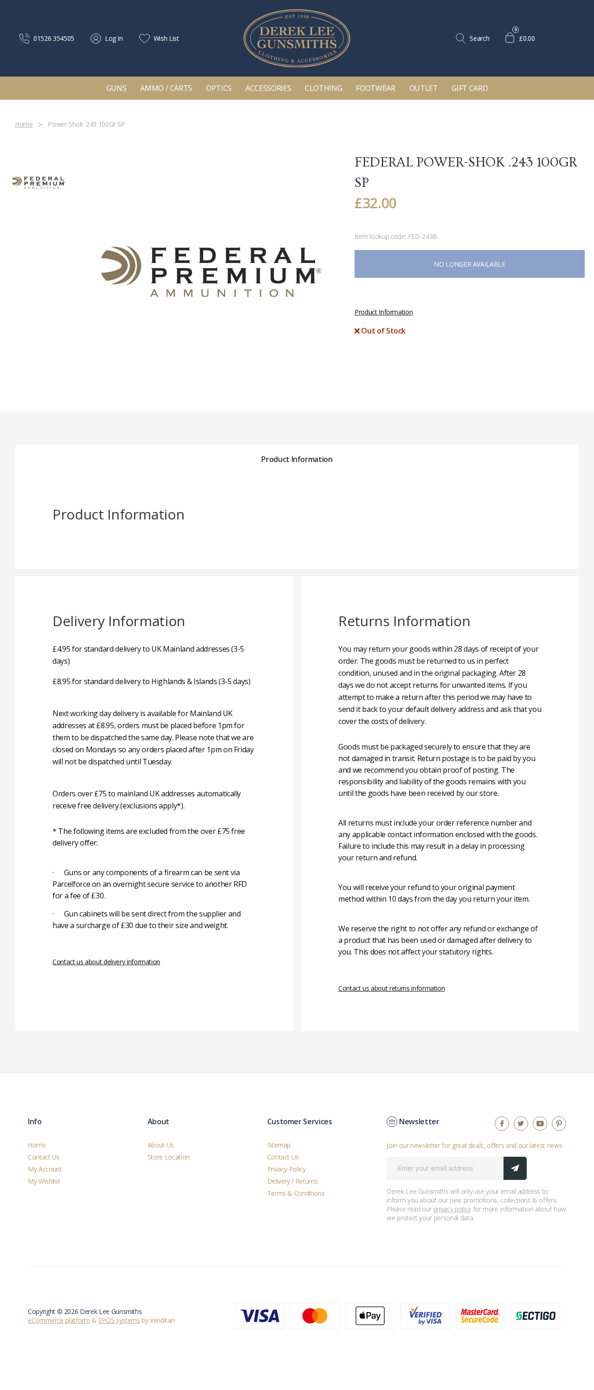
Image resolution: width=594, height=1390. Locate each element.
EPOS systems (119, 1320)
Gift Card (470, 88)
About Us (161, 1144)
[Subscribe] (515, 1168)
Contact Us (44, 1157)
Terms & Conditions (296, 1193)
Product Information (384, 311)
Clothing (323, 88)
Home (37, 1144)
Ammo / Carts (166, 88)
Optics (219, 88)
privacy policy (452, 1208)
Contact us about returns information (391, 988)
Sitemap (279, 1144)
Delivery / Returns (292, 1181)
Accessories (268, 88)
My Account (45, 1169)
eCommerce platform (59, 1320)
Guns (116, 88)
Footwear (375, 88)
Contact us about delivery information (106, 961)
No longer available (469, 264)
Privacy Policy (286, 1169)
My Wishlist (44, 1181)
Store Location (169, 1157)
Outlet (423, 88)
